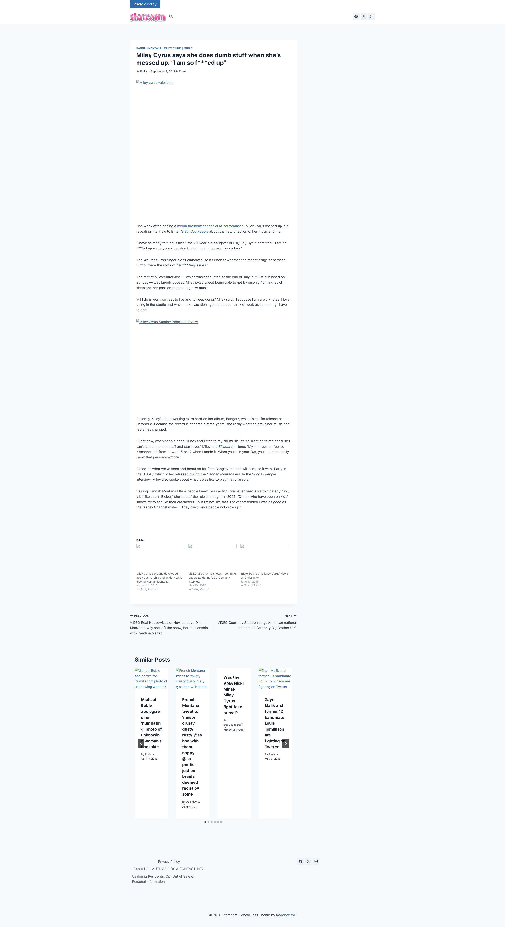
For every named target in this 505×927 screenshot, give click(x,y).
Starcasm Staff (233, 724)
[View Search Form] (171, 16)
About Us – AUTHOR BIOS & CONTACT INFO (168, 869)
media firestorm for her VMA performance (210, 226)
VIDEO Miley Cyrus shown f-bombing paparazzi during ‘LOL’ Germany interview (212, 577)
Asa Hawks (193, 801)
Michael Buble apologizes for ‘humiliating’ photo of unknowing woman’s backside (151, 723)
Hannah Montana (149, 48)
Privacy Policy (145, 4)
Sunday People (196, 231)
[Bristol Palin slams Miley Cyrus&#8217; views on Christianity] (264, 558)
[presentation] (151, 679)
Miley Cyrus (173, 48)
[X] (364, 16)
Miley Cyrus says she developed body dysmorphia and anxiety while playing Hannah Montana (159, 577)
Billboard (226, 447)
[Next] (285, 743)
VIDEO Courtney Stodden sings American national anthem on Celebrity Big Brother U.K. (257, 622)
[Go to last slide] (141, 743)
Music (188, 48)
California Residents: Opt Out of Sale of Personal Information (163, 879)
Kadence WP (286, 915)
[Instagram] (371, 16)
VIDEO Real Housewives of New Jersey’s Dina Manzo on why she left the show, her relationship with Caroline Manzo (169, 624)
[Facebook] (356, 16)
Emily (143, 71)
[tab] (205, 822)
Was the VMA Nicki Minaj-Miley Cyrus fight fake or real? (234, 695)
